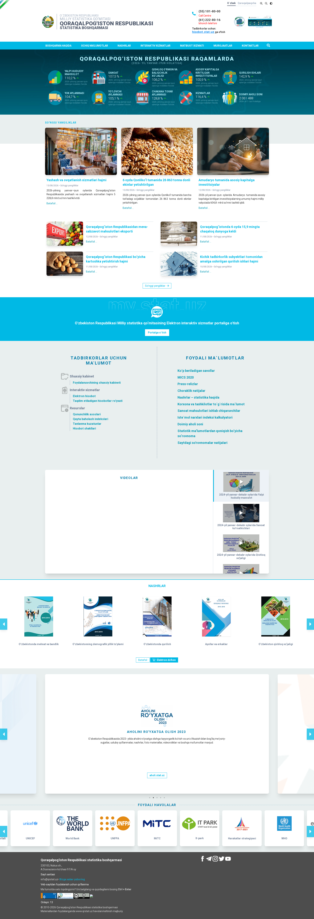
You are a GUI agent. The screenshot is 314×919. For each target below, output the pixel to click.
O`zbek (231, 3)
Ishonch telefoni (208, 23)
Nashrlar (124, 45)
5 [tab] (165, 797)
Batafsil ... (52, 203)
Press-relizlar (188, 384)
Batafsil (142, 660)
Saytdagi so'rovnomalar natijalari (203, 443)
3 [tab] (158, 797)
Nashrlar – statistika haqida (198, 397)
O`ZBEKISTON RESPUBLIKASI (79, 15)
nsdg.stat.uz (157, 775)
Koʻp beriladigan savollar (196, 371)
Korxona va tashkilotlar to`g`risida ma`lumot (211, 404)
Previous (3, 620)
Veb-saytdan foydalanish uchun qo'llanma (65, 884)
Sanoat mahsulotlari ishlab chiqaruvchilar (209, 411)
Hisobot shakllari (84, 428)
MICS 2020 (186, 377)
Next (310, 620)
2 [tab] (154, 797)
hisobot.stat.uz (203, 32)
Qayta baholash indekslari (90, 419)
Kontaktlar (250, 45)
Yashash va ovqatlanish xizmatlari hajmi (76, 180)
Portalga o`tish (157, 332)
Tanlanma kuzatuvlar (87, 423)
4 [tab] (161, 797)
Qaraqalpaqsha (247, 3)
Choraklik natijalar (191, 391)
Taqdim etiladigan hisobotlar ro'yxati (97, 401)
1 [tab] (150, 797)
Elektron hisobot (84, 396)
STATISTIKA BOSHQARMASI (84, 28)
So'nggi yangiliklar (69, 185)
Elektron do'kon (166, 660)
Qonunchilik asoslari (87, 414)
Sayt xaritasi (48, 874)
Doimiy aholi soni (190, 424)
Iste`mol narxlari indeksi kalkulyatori (205, 417)
